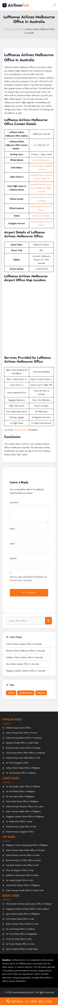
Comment (15, 502)
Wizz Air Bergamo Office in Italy (20, 870)
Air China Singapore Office (17, 763)
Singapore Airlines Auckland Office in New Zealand (27, 909)
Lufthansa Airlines (20, 430)
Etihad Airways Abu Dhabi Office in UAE (23, 758)
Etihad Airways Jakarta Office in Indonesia (24, 738)
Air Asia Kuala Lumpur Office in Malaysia (23, 786)
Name (13, 529)
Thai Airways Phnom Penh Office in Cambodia (25, 753)
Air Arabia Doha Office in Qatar (19, 821)
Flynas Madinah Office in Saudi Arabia (22, 949)
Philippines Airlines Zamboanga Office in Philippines (27, 845)
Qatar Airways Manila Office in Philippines (23, 811)
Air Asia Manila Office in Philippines (20, 791)
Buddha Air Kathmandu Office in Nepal (22, 875)
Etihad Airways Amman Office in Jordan (23, 855)
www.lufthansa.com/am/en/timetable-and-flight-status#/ (41, 188)
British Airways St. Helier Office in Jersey (23, 860)
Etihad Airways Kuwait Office (18, 728)
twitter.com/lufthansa (41, 216)
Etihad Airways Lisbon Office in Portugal (23, 748)
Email (13, 543)
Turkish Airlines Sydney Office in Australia (23, 644)
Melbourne (41, 693)
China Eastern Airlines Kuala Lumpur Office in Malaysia (29, 904)
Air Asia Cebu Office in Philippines (20, 796)
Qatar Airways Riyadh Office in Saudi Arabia (24, 890)
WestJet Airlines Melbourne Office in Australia (25, 650)
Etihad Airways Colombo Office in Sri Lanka (24, 806)
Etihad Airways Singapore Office (20, 831)
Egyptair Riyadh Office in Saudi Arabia (22, 743)
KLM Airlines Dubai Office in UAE (20, 919)
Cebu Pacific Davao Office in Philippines (22, 801)
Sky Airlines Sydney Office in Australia (22, 664)
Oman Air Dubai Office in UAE (19, 939)
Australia (11, 693)
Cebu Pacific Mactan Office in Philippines (23, 885)
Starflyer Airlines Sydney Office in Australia (24, 657)
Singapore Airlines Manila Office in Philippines (25, 816)
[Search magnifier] (48, 620)
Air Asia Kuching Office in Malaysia (21, 773)
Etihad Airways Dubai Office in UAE (21, 826)
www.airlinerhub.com (24, 992)
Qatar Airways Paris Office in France (21, 732)
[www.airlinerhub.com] (15, 5)
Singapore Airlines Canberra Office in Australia (25, 671)
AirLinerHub (8, 29)
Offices (19, 29)
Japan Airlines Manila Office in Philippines (23, 914)
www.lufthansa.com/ (41, 160)
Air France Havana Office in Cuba (20, 944)
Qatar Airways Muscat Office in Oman (22, 924)
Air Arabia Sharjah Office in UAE (19, 880)
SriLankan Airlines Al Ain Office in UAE (22, 865)
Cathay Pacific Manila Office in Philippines (23, 768)
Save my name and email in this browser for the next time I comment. (28, 579)
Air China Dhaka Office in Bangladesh (21, 934)
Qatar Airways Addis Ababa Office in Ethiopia (25, 850)
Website (13, 558)
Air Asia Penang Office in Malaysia (20, 929)
